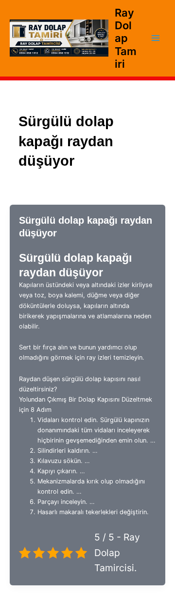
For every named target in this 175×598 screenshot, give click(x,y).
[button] (87, 394)
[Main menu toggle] (155, 38)
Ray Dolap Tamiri (126, 38)
